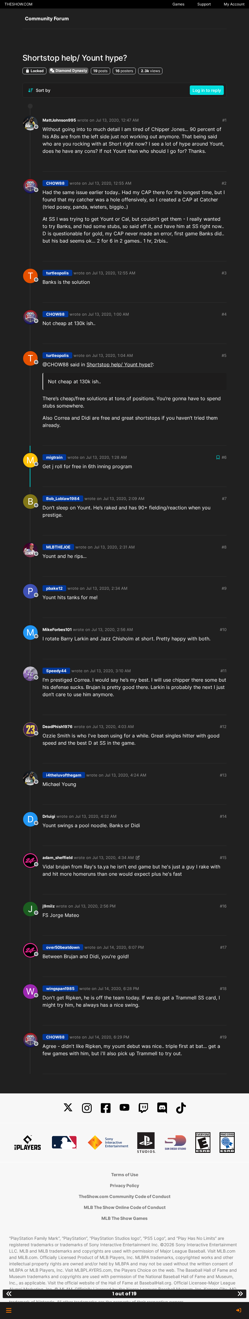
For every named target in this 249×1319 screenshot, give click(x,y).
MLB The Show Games (124, 1218)
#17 (223, 947)
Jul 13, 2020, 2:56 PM (95, 906)
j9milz (49, 906)
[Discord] (162, 1108)
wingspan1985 (60, 988)
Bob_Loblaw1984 (63, 498)
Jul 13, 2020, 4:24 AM (125, 775)
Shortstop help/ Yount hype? (120, 364)
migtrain (54, 457)
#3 (224, 272)
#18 (223, 988)
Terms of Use (124, 1174)
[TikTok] (181, 1108)
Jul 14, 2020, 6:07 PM (123, 947)
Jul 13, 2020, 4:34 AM (113, 857)
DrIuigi (49, 816)
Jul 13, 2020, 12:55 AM (109, 183)
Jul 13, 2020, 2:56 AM (112, 629)
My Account (234, 4)
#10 (223, 629)
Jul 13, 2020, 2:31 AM (114, 547)
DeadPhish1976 (58, 726)
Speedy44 (56, 670)
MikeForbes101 (57, 629)
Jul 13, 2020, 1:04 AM (112, 355)
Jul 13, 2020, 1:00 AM (108, 314)
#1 (224, 120)
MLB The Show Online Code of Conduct (124, 1207)
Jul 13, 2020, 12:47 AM (117, 120)
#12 (223, 726)
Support (204, 4)
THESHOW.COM (18, 4)
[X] (68, 1108)
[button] (8, 1310)
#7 (224, 498)
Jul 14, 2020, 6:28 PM (118, 988)
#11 (223, 670)
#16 (223, 906)
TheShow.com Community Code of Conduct (124, 1196)
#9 (224, 588)
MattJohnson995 (59, 120)
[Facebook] (106, 1108)
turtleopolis (57, 272)
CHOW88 (55, 183)
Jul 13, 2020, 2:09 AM (124, 498)
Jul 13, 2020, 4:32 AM (96, 816)
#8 (224, 547)
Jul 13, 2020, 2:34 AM (107, 588)
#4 (224, 314)
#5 (224, 355)
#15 (223, 857)
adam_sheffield (58, 857)
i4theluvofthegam (63, 775)
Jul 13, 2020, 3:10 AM (110, 670)
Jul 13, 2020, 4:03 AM (113, 726)
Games (178, 4)
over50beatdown (63, 947)
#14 (223, 816)
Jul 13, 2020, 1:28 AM (106, 457)
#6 (224, 457)
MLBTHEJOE (58, 547)
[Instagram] (87, 1108)
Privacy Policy (124, 1185)
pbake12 (54, 588)
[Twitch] (143, 1108)
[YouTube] (124, 1108)
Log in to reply (207, 90)
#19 (223, 1037)
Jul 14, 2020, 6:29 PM (108, 1037)
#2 (224, 183)
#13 (223, 775)
